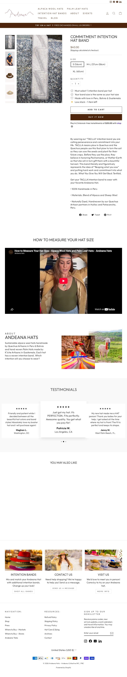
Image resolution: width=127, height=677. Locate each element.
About (74, 13)
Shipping (74, 50)
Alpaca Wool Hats (50, 8)
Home (7, 617)
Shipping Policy (51, 621)
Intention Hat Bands (52, 13)
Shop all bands (23, 591)
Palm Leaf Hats (77, 8)
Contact (48, 638)
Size (73, 59)
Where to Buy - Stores (14, 634)
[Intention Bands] (23, 560)
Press (7, 625)
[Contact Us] (63, 560)
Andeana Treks (11, 638)
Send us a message (63, 588)
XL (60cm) (78, 71)
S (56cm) (77, 64)
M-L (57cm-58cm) (96, 64)
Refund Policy (51, 617)
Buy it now (96, 117)
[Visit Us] (103, 560)
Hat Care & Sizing (52, 629)
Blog (54, 18)
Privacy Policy (51, 625)
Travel (42, 18)
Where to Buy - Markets (15, 629)
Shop (7, 621)
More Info (103, 591)
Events (88, 13)
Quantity (77, 79)
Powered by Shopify (63, 667)
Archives (48, 634)
